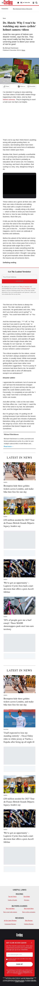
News (4, 18)
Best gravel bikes (29, 908)
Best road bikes (10, 908)
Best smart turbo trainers (10, 912)
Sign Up (19, 964)
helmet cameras (9, 99)
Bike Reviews (29, 920)
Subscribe (27, 2)
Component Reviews (10, 924)
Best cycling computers (28, 912)
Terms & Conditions (18, 972)
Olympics (26, 900)
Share (7, 86)
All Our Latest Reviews (10, 920)
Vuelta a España (12, 900)
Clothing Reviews (29, 924)
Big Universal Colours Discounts (22, 9)
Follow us (22, 86)
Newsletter (32, 86)
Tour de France (12, 896)
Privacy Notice (26, 288)
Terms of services (24, 286)
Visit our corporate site (27, 978)
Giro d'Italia (27, 896)
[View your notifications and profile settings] (18, 3)
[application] (19, 184)
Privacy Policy (26, 971)
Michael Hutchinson (11, 48)
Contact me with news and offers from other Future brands (19, 959)
